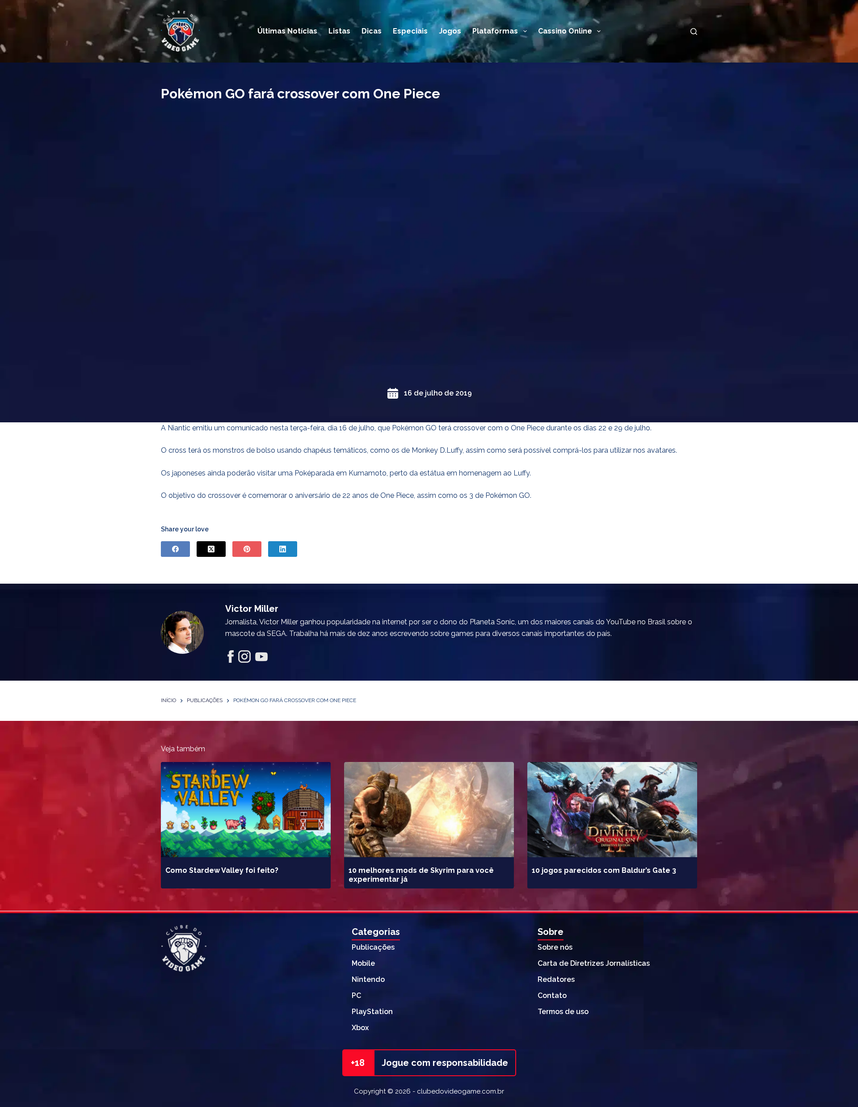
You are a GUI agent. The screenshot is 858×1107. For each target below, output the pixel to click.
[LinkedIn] (282, 549)
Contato (552, 995)
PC (356, 995)
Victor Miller (251, 608)
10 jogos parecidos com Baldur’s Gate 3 (604, 870)
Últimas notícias (287, 31)
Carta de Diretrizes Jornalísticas (594, 963)
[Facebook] (175, 549)
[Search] (693, 31)
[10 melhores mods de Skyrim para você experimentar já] (429, 810)
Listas (339, 31)
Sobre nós (555, 947)
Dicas (372, 31)
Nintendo (368, 979)
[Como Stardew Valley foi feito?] (246, 810)
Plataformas (495, 31)
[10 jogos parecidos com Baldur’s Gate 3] (612, 810)
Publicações (373, 947)
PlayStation (372, 1011)
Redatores (556, 979)
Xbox (360, 1027)
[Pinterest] (246, 549)
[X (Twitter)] (211, 549)
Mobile (363, 963)
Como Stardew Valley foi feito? (221, 870)
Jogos (450, 31)
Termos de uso (563, 1011)
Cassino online (565, 31)
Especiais (410, 31)
